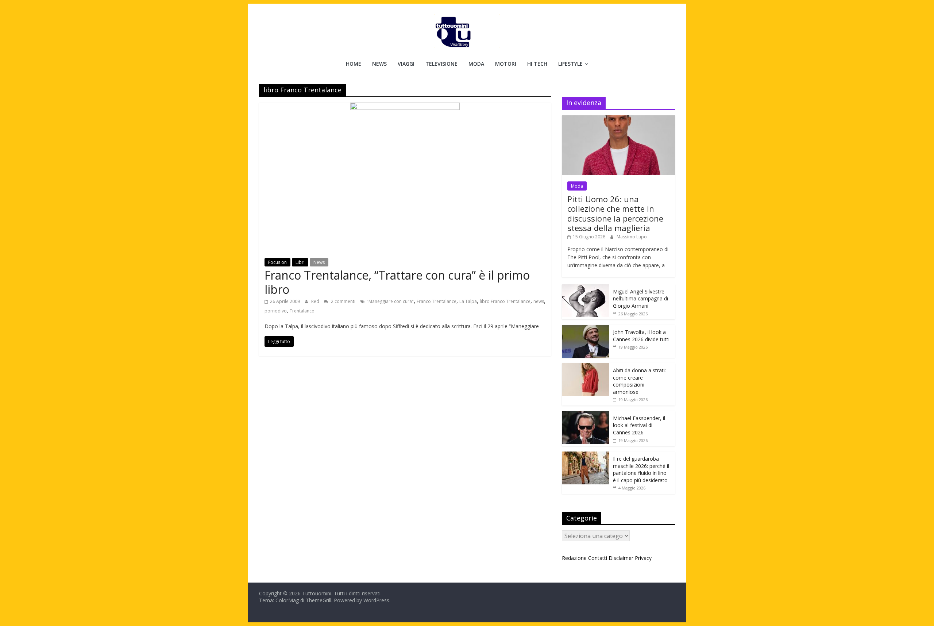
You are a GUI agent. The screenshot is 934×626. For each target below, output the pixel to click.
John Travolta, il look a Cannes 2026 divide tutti (641, 336)
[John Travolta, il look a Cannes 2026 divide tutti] (585, 328)
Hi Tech (537, 63)
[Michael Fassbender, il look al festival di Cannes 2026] (585, 414)
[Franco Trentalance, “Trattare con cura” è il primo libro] (405, 107)
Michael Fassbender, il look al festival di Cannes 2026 (639, 425)
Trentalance (302, 311)
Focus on (277, 262)
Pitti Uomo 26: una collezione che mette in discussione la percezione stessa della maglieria (615, 213)
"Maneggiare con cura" (390, 301)
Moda (476, 63)
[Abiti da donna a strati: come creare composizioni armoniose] (585, 367)
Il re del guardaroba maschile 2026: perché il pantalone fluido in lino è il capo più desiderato (641, 469)
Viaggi (406, 63)
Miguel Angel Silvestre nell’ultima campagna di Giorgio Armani (640, 298)
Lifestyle (570, 63)
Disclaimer (621, 557)
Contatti (597, 557)
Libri (300, 262)
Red (315, 301)
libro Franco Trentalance (505, 301)
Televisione (441, 63)
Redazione (574, 557)
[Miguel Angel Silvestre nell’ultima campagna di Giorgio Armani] (585, 288)
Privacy (643, 557)
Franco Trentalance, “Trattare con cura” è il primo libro (397, 282)
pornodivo (276, 311)
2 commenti (342, 301)
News (379, 63)
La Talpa (468, 301)
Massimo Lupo (632, 237)
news (538, 301)
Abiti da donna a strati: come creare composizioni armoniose (639, 381)
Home (353, 63)
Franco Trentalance (436, 301)
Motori (505, 63)
